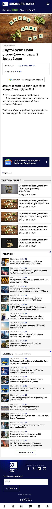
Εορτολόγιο (7, 173)
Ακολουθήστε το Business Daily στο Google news (27, 162)
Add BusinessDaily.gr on (26, 80)
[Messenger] (30, 506)
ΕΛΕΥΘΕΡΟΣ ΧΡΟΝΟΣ (27, 65)
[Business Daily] (19, 4)
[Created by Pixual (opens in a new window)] (26, 499)
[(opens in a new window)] (4, 506)
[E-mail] (47, 506)
